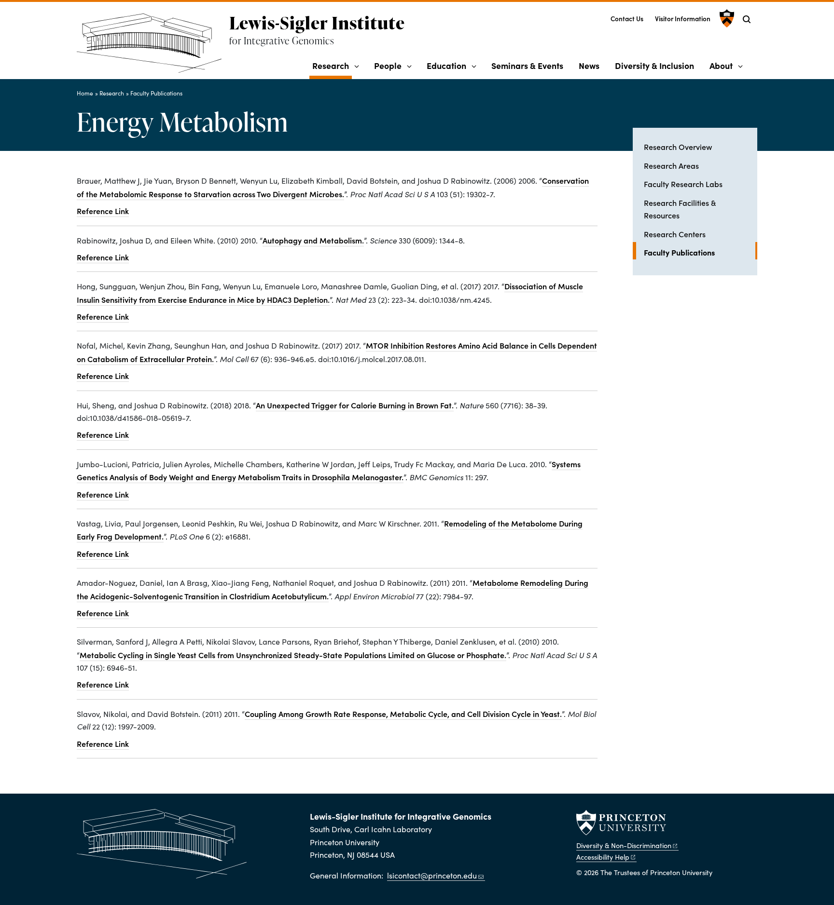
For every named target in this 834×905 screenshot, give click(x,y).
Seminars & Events (527, 65)
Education (446, 65)
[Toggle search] (746, 19)
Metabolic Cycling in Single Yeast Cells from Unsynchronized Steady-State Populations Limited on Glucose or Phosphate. (293, 654)
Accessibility (602, 857)
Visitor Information (682, 18)
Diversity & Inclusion (654, 65)
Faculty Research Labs (683, 183)
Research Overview (678, 146)
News (589, 65)
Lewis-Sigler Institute (317, 23)
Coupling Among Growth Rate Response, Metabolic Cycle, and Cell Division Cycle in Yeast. (403, 713)
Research (332, 65)
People (388, 65)
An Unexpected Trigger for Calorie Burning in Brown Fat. (355, 405)
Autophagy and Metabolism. (313, 240)
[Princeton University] (726, 18)
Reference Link (103, 210)
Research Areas (671, 165)
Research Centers (675, 234)
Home (85, 93)
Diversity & (623, 845)
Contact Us (627, 18)
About (721, 65)
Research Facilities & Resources (680, 208)
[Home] (153, 47)
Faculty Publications (156, 93)
